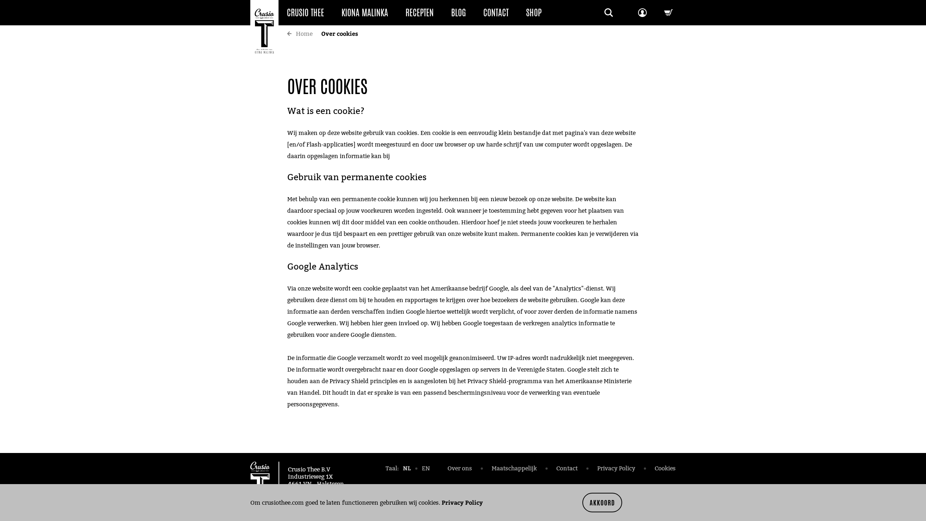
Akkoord (602, 502)
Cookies (665, 468)
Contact (496, 13)
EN (426, 468)
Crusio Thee (305, 13)
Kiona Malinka (364, 13)
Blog (458, 13)
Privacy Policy (462, 502)
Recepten (419, 13)
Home (304, 33)
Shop (533, 13)
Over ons (459, 468)
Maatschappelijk (514, 468)
